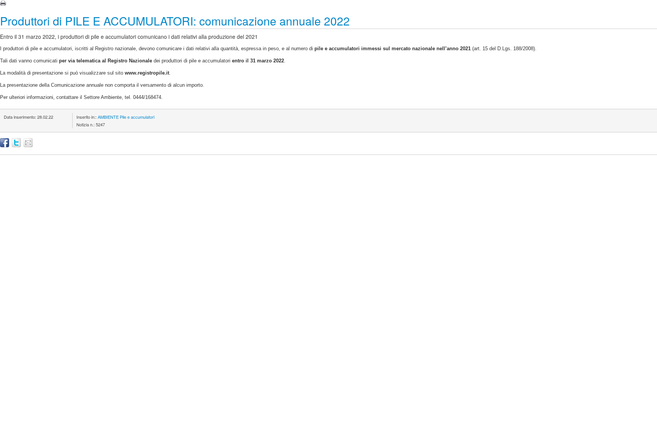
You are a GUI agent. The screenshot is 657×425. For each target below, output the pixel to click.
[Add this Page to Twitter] (16, 142)
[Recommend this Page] (28, 142)
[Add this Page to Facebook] (4, 142)
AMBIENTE (108, 117)
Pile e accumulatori (137, 117)
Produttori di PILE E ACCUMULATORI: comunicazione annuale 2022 (175, 21)
